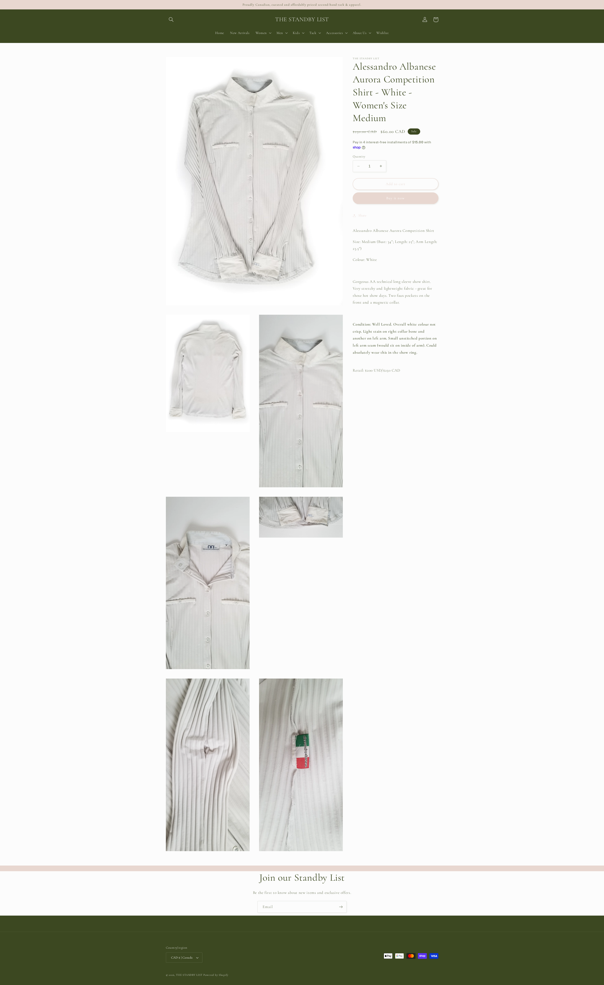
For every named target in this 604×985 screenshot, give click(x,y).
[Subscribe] (341, 907)
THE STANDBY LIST (189, 975)
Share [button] (362, 215)
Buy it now (395, 198)
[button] (171, 19)
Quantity (359, 156)
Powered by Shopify (215, 975)
